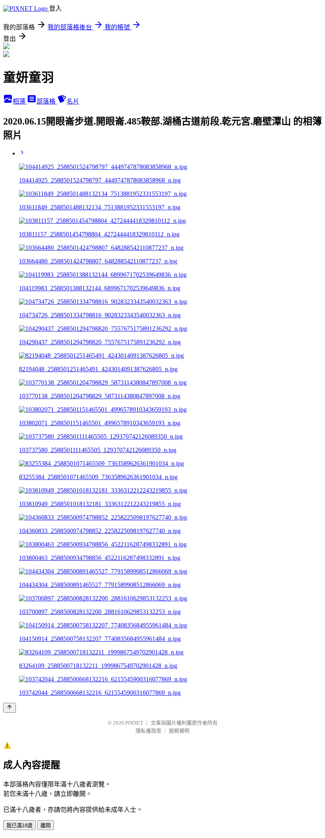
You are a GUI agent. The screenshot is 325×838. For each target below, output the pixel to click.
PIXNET (134, 723)
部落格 (46, 101)
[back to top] (9, 708)
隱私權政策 (148, 731)
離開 (45, 825)
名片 (73, 101)
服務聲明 (179, 731)
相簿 (20, 101)
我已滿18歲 (19, 825)
